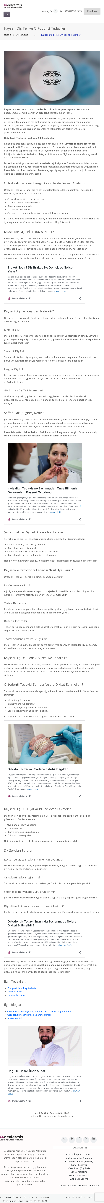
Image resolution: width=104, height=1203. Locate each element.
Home (7, 34)
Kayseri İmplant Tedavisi (79, 1154)
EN (7, 14)
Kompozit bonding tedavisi (22, 988)
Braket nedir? (14, 1018)
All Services (22, 34)
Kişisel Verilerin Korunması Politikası (79, 1185)
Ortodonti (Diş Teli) (79, 1168)
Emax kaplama (15, 991)
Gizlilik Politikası (79, 1197)
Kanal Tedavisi (79, 1164)
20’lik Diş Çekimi (79, 1178)
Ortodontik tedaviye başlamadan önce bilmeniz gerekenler (39, 1011)
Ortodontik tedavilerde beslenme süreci (29, 1014)
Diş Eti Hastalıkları (79, 1175)
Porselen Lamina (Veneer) (79, 1161)
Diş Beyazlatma (79, 1171)
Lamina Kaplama (16, 995)
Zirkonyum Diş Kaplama (79, 1158)
